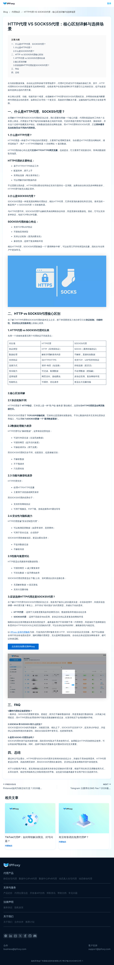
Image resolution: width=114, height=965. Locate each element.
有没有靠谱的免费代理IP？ (74, 837)
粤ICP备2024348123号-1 (72, 961)
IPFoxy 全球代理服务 (20, 632)
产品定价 (7, 893)
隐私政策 (18, 907)
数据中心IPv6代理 (48, 878)
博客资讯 (51, 893)
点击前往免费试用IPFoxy (23, 646)
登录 (109, 3)
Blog (5, 12)
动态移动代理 (85, 878)
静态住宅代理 (10, 878)
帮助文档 (62, 893)
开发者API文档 (37, 893)
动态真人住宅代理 (68, 878)
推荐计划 (29, 921)
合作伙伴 (18, 921)
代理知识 (16, 12)
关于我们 (7, 921)
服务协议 (7, 907)
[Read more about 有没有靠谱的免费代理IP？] (84, 818)
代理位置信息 (21, 893)
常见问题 (73, 893)
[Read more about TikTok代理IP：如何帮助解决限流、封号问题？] (30, 818)
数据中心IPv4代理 (28, 878)
